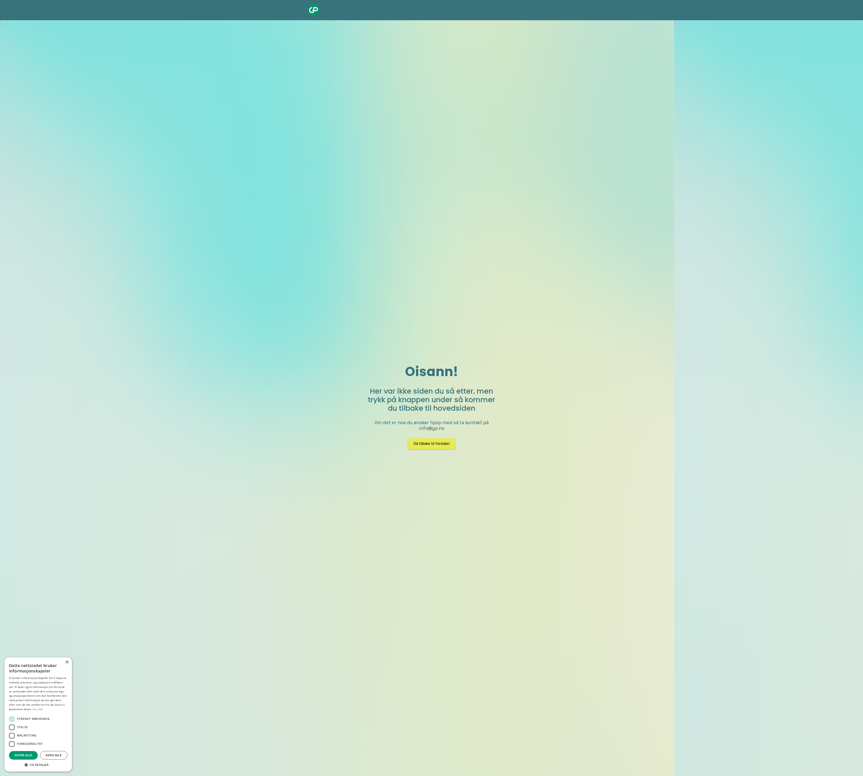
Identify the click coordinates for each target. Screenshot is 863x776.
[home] (313, 10)
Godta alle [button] (23, 755)
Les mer (38, 709)
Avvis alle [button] (54, 755)
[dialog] (38, 714)
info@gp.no (431, 428)
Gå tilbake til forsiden (432, 443)
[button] (38, 765)
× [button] (67, 662)
